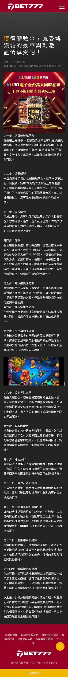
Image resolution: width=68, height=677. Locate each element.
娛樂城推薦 (11, 635)
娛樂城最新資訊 (50, 635)
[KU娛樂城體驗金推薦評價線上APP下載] (34, 30)
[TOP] (60, 646)
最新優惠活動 (25, 639)
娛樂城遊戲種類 (29, 635)
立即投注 (34, 673)
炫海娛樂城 (33, 183)
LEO (51, 221)
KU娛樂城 (19, 61)
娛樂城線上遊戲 (44, 639)
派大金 (25, 178)
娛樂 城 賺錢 (39, 150)
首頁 (6, 61)
